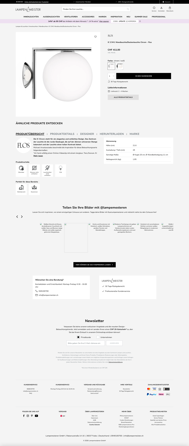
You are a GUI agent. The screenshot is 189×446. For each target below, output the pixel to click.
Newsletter (126, 389)
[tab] (31, 134)
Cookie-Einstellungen (126, 420)
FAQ (30, 393)
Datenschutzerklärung (115, 362)
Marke (134, 134)
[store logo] (28, 9)
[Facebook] (23, 416)
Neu (128, 16)
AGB (94, 420)
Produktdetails (62, 134)
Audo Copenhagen (158, 416)
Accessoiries (158, 422)
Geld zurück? (95, 393)
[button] (95, 37)
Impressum (94, 418)
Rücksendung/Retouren (94, 391)
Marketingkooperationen (126, 427)
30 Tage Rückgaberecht (126, 391)
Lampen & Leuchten (22, 26)
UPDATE (124, 21)
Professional (158, 16)
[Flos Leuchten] (119, 35)
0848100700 (30, 389)
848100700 (44, 291)
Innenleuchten (33, 26)
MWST (126, 418)
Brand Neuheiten (126, 422)
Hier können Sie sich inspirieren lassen (93, 265)
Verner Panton (158, 418)
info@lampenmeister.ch (48, 295)
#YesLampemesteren (126, 416)
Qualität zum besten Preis (158, 420)
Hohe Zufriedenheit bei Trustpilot (36, 2)
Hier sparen (104, 21)
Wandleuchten (43, 26)
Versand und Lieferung (95, 389)
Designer (87, 134)
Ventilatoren (71, 16)
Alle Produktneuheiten (158, 424)
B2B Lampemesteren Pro (126, 424)
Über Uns (94, 416)
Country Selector (94, 424)
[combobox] (96, 9)
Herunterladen (112, 134)
